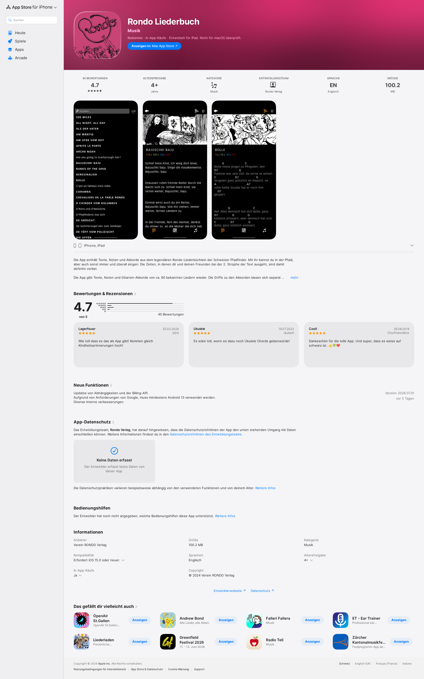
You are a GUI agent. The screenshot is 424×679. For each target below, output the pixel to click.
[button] (31, 33)
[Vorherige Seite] (68, 345)
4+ (306, 560)
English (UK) (363, 663)
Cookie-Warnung (178, 669)
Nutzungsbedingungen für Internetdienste (100, 669)
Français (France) (386, 663)
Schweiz (344, 663)
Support (199, 669)
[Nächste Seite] (419, 345)
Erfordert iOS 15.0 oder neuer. (97, 560)
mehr (294, 277)
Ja (75, 575)
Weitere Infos (265, 488)
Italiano (407, 663)
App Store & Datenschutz (147, 669)
